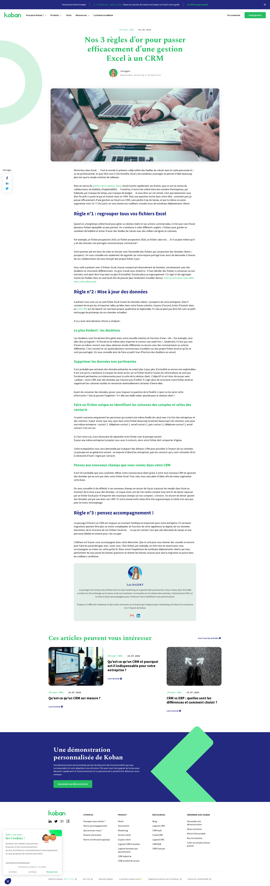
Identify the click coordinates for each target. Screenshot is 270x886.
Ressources (81, 15)
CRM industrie (124, 856)
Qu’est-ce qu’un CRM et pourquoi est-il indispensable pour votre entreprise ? (133, 665)
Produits (54, 15)
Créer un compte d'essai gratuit (198, 844)
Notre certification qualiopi (96, 839)
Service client (124, 835)
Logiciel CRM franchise (129, 844)
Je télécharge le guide (197, 4)
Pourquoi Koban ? (35, 15)
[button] (7, 881)
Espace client (124, 839)
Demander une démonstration (73, 784)
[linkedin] (7, 183)
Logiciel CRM (158, 825)
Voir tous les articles (208, 638)
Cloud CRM (157, 835)
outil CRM (82, 308)
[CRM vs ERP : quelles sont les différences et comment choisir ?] (194, 666)
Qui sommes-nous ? (92, 830)
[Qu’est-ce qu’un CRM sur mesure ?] (76, 666)
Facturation (123, 825)
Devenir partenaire (92, 835)
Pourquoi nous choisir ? (94, 821)
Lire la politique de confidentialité (18, 863)
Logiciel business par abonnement (128, 850)
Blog (154, 821)
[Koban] (12, 14)
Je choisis (32, 872)
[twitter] (7, 188)
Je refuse (13, 872)
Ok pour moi (52, 872)
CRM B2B (156, 844)
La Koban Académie (103, 15)
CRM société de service (129, 860)
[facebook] (7, 178)
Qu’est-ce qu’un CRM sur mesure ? (75, 698)
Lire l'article (54, 706)
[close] (265, 5)
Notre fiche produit (196, 833)
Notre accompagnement (95, 825)
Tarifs (68, 15)
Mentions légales (106, 879)
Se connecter (233, 15)
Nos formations (194, 838)
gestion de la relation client (107, 185)
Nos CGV (86, 879)
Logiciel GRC (158, 839)
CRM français (158, 848)
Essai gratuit (255, 15)
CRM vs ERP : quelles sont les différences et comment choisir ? (192, 700)
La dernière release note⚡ (130, 879)
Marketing (123, 830)
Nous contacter (194, 829)
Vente (121, 821)
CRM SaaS (157, 830)
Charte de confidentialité (198, 879)
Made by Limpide (61, 879)
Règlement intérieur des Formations (163, 879)
